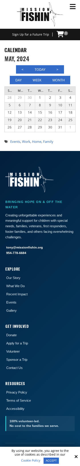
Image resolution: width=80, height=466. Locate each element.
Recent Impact (16, 294)
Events (11, 302)
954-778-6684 (16, 253)
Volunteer (13, 351)
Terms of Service (18, 400)
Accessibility (15, 409)
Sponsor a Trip (16, 359)
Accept (51, 460)
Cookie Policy (30, 460)
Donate (11, 335)
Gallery (11, 310)
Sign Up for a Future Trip (30, 34)
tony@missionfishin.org (24, 247)
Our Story (13, 278)
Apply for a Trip (17, 343)
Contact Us (14, 368)
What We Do (15, 286)
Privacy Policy (16, 392)
